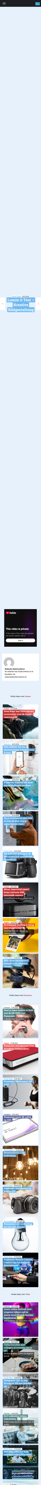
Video (27, 1294)
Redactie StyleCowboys (15, 669)
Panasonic (27, 995)
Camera (28, 696)
